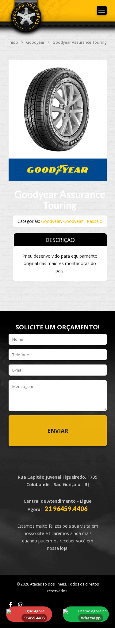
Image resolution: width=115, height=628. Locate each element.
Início (13, 42)
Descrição (60, 240)
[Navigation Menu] (102, 10)
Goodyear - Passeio (82, 221)
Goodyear (35, 42)
